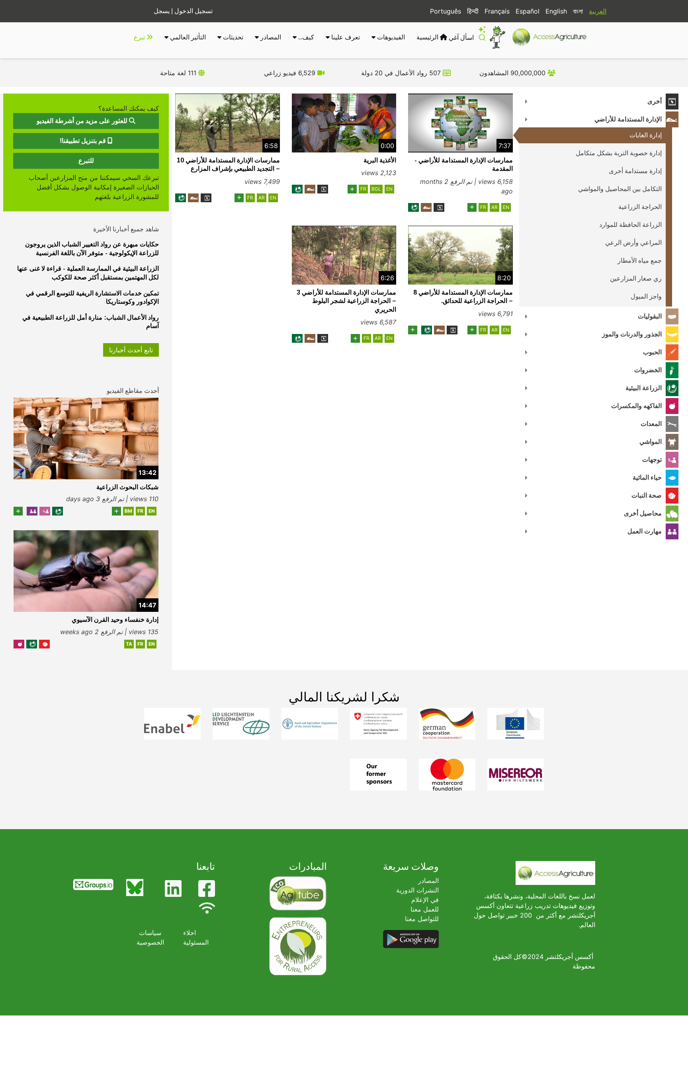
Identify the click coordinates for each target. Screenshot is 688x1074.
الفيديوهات (390, 37)
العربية (597, 11)
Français (497, 11)
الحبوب (652, 352)
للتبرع (86, 160)
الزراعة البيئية (643, 388)
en (506, 207)
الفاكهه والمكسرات (636, 405)
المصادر (270, 37)
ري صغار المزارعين (636, 278)
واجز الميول (646, 296)
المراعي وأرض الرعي (633, 242)
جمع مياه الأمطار (640, 260)
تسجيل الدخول (193, 11)
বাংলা (578, 11)
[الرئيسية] (553, 37)
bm (128, 511)
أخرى (654, 101)
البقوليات (650, 316)
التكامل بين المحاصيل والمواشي (620, 189)
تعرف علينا (345, 37)
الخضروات (648, 370)
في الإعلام (425, 900)
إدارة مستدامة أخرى (635, 171)
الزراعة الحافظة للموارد (630, 224)
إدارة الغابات (645, 135)
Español (527, 11)
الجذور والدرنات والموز (632, 334)
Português (445, 11)
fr (483, 207)
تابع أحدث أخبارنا (131, 350)
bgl (376, 189)
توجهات (652, 459)
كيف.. (305, 37)
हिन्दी (473, 11)
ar (494, 207)
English (556, 11)
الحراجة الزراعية (640, 206)
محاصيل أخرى (643, 513)
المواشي (650, 441)
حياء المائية (647, 477)
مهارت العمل (644, 531)
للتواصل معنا (422, 919)
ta (129, 644)
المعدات (651, 423)
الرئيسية (428, 37)
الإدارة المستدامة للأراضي (628, 119)
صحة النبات (646, 495)
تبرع (140, 37)
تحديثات (232, 37)
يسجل (162, 11)
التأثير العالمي (187, 37)
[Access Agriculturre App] (411, 939)
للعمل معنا (424, 909)
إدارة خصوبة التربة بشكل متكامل (619, 153)
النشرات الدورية (417, 890)
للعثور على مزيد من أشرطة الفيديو (83, 120)
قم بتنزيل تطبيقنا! (84, 140)
